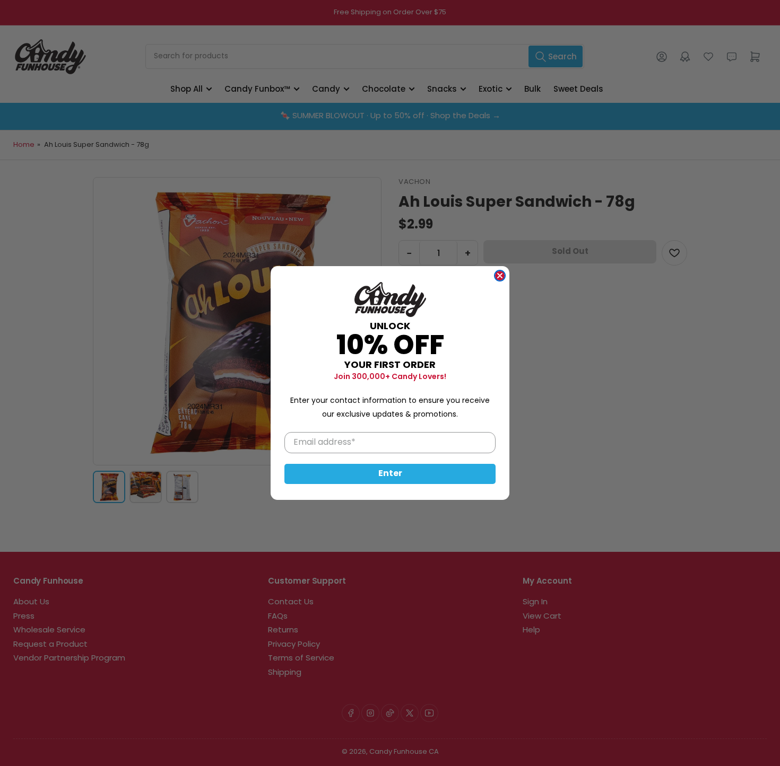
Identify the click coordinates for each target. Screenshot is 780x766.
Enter (390, 473)
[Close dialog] (500, 275)
